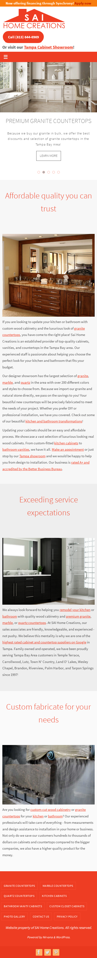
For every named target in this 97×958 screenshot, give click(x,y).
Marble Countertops (58, 885)
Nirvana (48, 937)
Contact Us (41, 916)
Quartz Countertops (19, 896)
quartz (25, 382)
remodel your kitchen (75, 609)
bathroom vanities (15, 449)
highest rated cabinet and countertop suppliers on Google (44, 642)
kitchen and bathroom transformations (53, 421)
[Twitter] (47, 952)
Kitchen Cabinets (54, 896)
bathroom (9, 616)
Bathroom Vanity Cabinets (23, 906)
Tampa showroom (32, 456)
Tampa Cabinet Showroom (48, 47)
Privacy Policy (67, 916)
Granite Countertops (19, 885)
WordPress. (63, 937)
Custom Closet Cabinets (66, 906)
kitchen (38, 816)
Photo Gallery (14, 916)
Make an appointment (68, 449)
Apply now (83, 3)
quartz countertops (32, 622)
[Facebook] (39, 952)
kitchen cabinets (66, 443)
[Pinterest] (56, 952)
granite (82, 376)
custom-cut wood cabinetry (50, 809)
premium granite (78, 616)
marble (7, 382)
